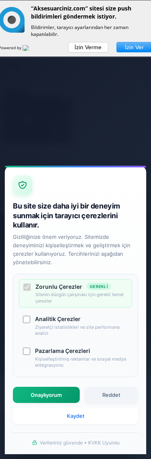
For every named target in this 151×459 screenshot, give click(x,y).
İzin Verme (87, 47)
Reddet (111, 395)
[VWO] (31, 49)
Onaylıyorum (46, 395)
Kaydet (76, 416)
